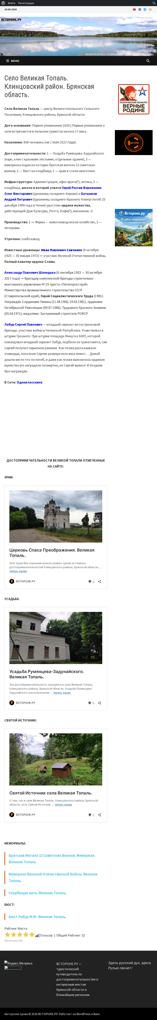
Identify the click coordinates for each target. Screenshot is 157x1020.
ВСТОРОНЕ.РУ (48, 1014)
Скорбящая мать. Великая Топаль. (38, 892)
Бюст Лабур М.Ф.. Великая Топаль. (37, 916)
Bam (96, 1014)
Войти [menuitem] (11, 3)
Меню (15, 61)
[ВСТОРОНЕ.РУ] (78, 36)
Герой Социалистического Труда (67, 296)
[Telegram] (145, 9)
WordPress (83, 1014)
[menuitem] (3, 3)
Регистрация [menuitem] (26, 3)
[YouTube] (135, 9)
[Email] (150, 9)
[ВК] (140, 9)
